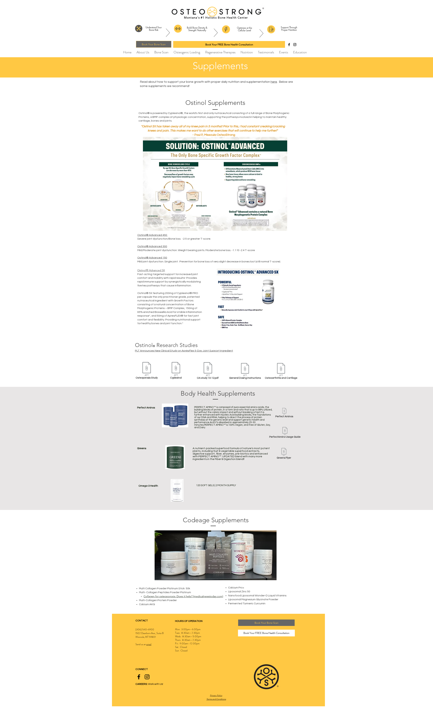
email (148, 644)
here (274, 81)
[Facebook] (289, 45)
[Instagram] (295, 45)
